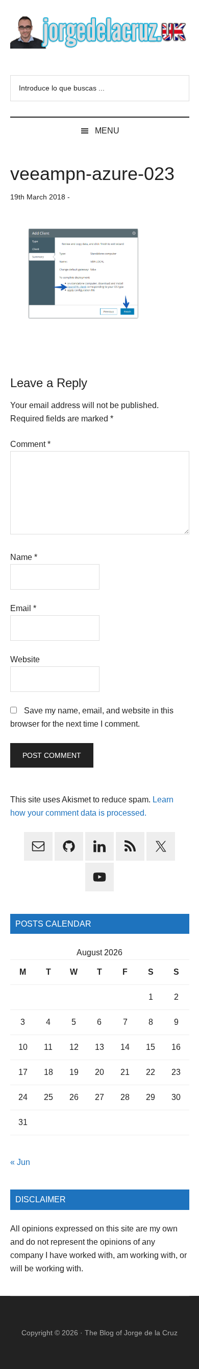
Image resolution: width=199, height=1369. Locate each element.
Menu (107, 130)
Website (25, 659)
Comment (30, 444)
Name (23, 557)
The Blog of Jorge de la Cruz (131, 1333)
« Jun (20, 1162)
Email (23, 608)
